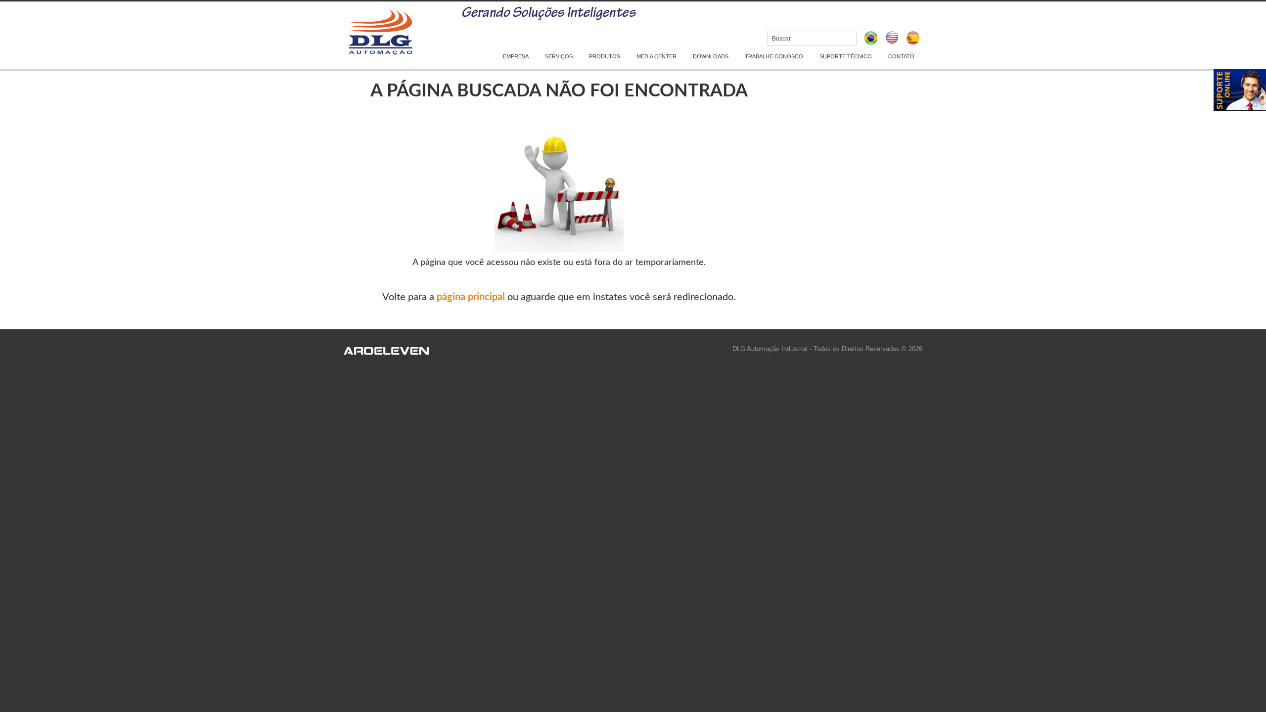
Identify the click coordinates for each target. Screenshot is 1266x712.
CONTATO (901, 56)
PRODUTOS (604, 56)
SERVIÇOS (559, 56)
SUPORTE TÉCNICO (845, 56)
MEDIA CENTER (656, 56)
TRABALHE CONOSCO (774, 56)
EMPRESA (516, 56)
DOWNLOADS (710, 56)
